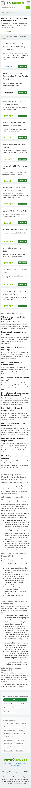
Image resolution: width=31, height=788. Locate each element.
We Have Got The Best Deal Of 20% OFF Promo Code (15, 188)
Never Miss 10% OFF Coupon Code (14, 249)
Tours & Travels (19, 750)
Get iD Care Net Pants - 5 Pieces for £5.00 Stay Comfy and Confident (13, 46)
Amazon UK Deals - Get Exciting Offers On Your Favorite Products (15, 76)
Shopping (12, 746)
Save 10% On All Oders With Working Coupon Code (14, 124)
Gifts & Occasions (8, 740)
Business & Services (16, 727)
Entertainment (16, 733)
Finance (24, 733)
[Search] (28, 7)
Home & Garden (8, 743)
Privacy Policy (15, 765)
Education (21, 730)
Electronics (7, 733)
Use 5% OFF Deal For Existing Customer (14, 145)
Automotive (23, 723)
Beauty (6, 727)
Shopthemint (14, 704)
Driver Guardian (8, 711)
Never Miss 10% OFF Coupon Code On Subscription (14, 102)
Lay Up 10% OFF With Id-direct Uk (14, 167)
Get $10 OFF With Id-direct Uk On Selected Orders (14, 292)
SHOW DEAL (22, 66)
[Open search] (28, 3)
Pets (5, 746)
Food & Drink (7, 736)
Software (19, 746)
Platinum (23, 704)
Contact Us (11, 763)
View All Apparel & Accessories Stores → (15, 700)
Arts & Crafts (14, 723)
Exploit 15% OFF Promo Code (14, 211)
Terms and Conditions (22, 763)
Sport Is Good (16, 707)
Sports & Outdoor (8, 750)
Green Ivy (6, 707)
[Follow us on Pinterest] (19, 768)
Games (15, 736)
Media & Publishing (19, 743)
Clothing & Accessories (9, 730)
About (4, 763)
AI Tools (6, 723)
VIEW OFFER (22, 92)
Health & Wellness (20, 740)
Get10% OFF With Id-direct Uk (14, 229)
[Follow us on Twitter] (15, 768)
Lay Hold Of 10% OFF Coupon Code (14, 271)
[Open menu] (3, 3)
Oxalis (6, 704)
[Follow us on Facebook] (12, 768)
